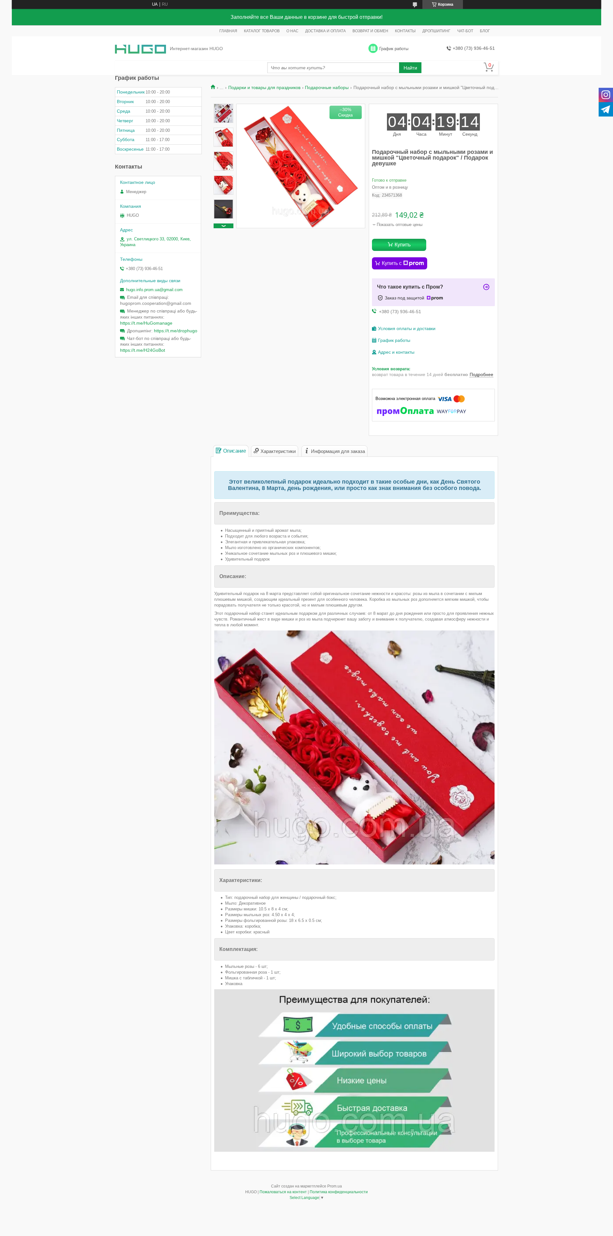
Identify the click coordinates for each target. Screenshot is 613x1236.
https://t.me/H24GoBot (142, 350)
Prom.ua (334, 1186)
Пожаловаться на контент (283, 1192)
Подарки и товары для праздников (264, 87)
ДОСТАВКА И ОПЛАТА (325, 31)
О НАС (292, 31)
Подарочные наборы (327, 87)
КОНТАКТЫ (405, 31)
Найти (410, 68)
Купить (403, 244)
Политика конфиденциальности (339, 1192)
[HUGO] (140, 49)
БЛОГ (485, 31)
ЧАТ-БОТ (465, 31)
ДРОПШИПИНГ (436, 31)
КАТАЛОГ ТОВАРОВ (262, 31)
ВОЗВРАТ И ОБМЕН (370, 31)
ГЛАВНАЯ (228, 31)
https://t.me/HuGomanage (146, 323)
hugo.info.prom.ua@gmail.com (154, 289)
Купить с (392, 263)
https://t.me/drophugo (175, 330)
